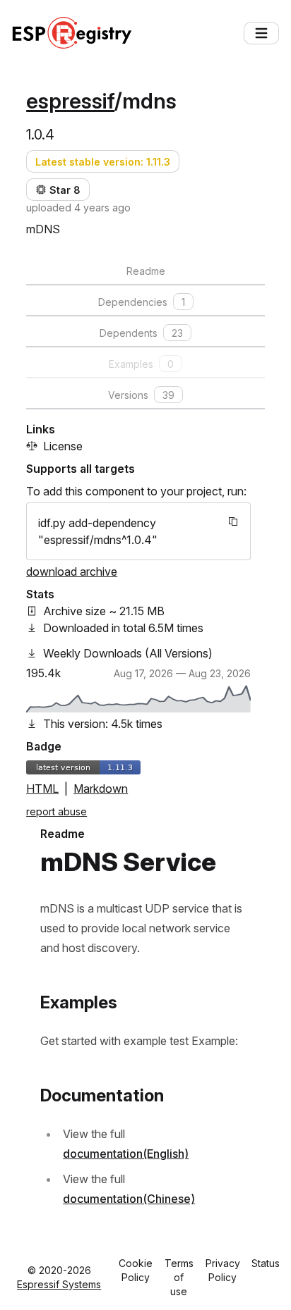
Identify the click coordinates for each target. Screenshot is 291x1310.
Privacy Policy (223, 1270)
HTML (42, 788)
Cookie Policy (136, 1270)
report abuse (56, 811)
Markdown (100, 788)
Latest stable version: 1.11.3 (102, 162)
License (63, 446)
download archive (71, 571)
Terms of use (179, 1277)
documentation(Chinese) (129, 1199)
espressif (70, 100)
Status (265, 1263)
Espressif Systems (59, 1284)
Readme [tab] (145, 271)
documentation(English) (126, 1154)
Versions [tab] (141, 395)
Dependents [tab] (141, 333)
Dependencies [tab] (141, 302)
